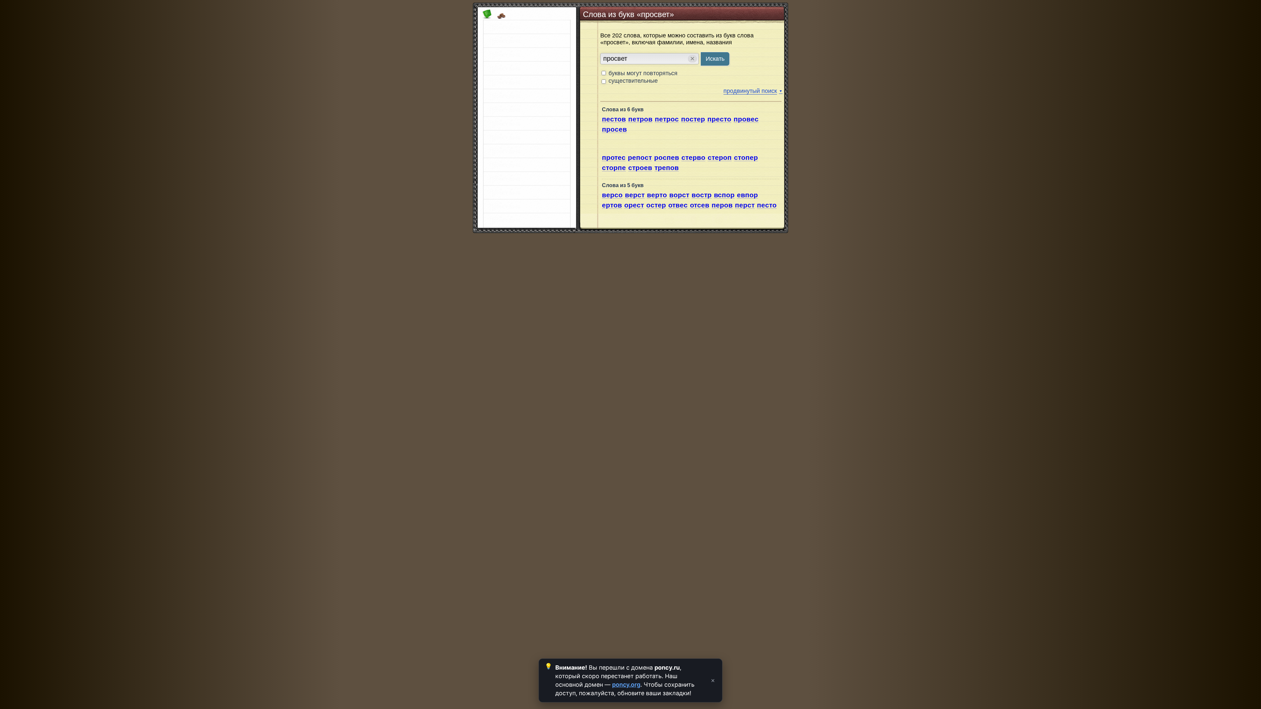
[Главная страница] (485, 16)
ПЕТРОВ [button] (640, 119)
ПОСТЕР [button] (693, 119)
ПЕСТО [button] (767, 205)
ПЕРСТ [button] (745, 205)
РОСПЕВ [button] (666, 157)
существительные (633, 80)
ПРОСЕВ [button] (614, 129)
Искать (715, 58)
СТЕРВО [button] (693, 157)
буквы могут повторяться (642, 73)
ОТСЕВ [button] (699, 205)
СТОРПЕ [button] (614, 167)
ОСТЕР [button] (656, 205)
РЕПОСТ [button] (640, 157)
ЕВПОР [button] (747, 195)
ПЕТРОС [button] (667, 119)
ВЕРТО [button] (657, 195)
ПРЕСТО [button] (719, 119)
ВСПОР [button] (724, 195)
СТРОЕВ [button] (640, 167)
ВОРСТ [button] (679, 195)
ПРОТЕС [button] (614, 157)
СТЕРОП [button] (720, 157)
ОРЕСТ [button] (634, 205)
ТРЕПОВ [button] (666, 167)
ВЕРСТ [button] (635, 195)
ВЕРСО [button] (612, 195)
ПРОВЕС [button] (746, 119)
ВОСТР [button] (702, 195)
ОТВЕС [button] (678, 205)
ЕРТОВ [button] (612, 205)
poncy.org (626, 684)
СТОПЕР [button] (746, 157)
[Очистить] (499, 16)
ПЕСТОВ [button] (614, 119)
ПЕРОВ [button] (722, 205)
